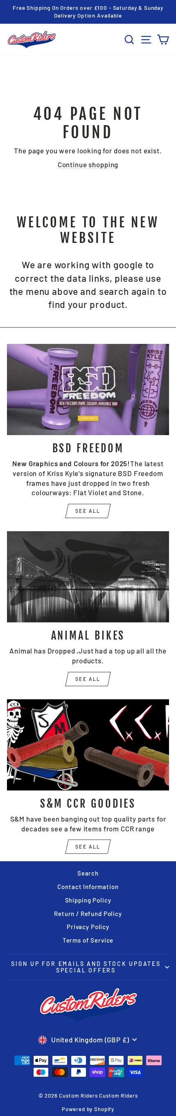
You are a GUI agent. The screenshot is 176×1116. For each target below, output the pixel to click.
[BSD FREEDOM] (88, 389)
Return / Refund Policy (88, 913)
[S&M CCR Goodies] (88, 744)
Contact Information (87, 886)
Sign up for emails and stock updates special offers (86, 967)
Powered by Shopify (88, 1109)
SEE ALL (88, 511)
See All (88, 679)
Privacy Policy (88, 926)
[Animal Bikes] (88, 576)
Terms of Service (88, 940)
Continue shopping (88, 164)
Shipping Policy (88, 900)
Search (88, 873)
